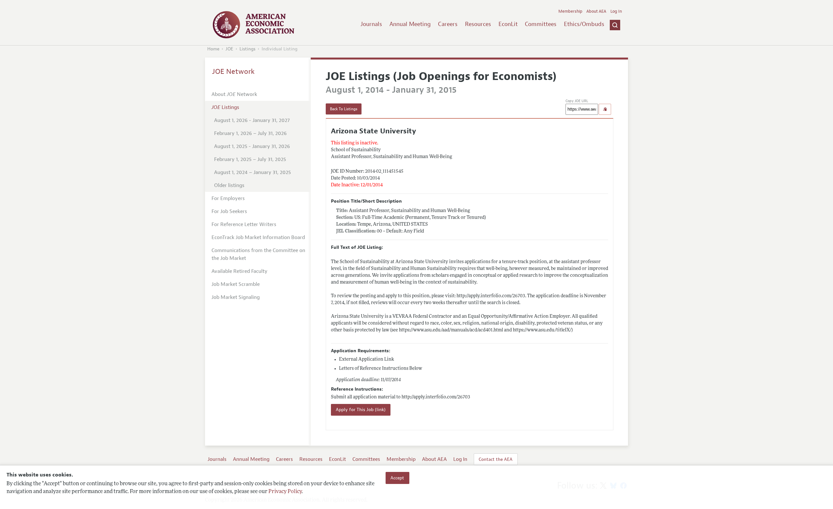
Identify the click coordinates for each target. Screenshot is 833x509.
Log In (616, 11)
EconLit (508, 24)
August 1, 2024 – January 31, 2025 (252, 172)
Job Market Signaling (236, 297)
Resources (478, 24)
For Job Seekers (229, 211)
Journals (371, 24)
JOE (229, 49)
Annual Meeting (410, 24)
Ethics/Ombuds (584, 24)
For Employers (228, 198)
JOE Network (233, 71)
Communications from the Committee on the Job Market (258, 254)
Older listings (229, 185)
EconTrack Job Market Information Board (258, 237)
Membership (570, 11)
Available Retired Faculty (239, 271)
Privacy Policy (285, 491)
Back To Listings (343, 109)
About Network (234, 94)
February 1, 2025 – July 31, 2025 (250, 159)
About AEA (596, 11)
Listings (247, 49)
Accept (397, 478)
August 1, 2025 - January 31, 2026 (252, 146)
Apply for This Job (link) (361, 409)
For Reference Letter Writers (244, 224)
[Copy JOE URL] (605, 109)
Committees (540, 24)
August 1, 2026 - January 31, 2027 (252, 120)
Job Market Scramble (236, 284)
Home (213, 49)
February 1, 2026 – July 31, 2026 (250, 133)
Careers (447, 24)
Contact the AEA (495, 459)
